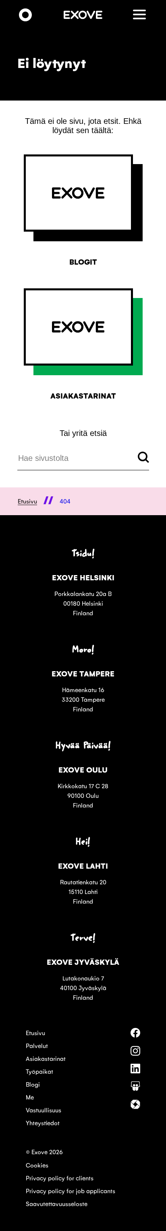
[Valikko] (141, 15)
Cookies (37, 1165)
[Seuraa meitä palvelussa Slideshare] (135, 1089)
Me (30, 1097)
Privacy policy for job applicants (70, 1190)
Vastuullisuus (43, 1110)
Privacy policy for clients (59, 1178)
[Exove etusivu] (25, 15)
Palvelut (37, 1045)
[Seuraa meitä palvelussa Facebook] (135, 1035)
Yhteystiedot (43, 1122)
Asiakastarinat (46, 1058)
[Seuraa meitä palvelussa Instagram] (135, 1053)
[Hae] (143, 458)
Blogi (33, 1084)
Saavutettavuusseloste (56, 1203)
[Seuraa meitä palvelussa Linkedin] (135, 1071)
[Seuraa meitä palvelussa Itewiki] (135, 1107)
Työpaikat (39, 1071)
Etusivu (35, 1032)
